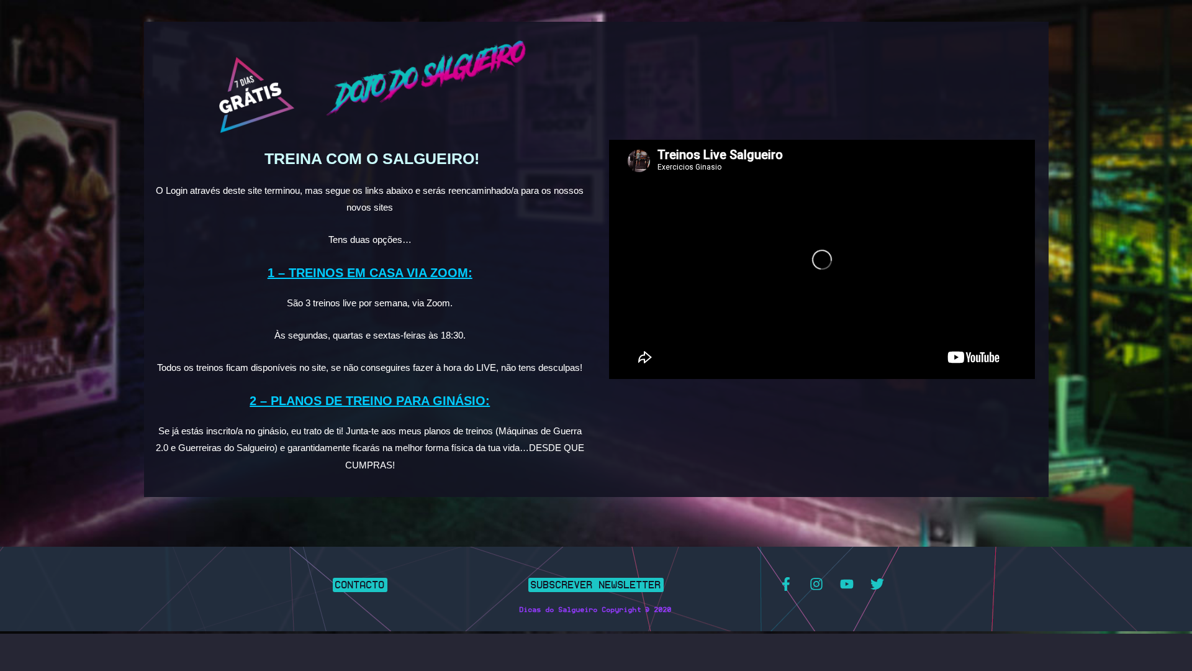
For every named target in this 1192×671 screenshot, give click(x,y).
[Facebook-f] (786, 584)
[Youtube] (846, 584)
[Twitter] (877, 584)
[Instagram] (816, 584)
